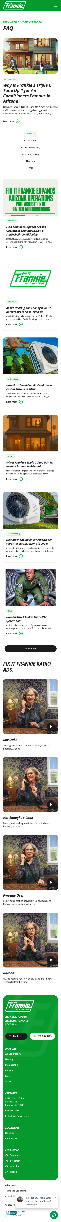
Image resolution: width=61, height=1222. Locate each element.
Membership (11, 1064)
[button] (55, 5)
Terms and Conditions (15, 1190)
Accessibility (10, 1196)
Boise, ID (9, 1133)
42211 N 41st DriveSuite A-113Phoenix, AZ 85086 (14, 1102)
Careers (9, 1070)
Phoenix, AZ (11, 1138)
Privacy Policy (11, 1185)
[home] (14, 5)
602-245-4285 (12, 1110)
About (8, 1081)
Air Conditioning (13, 1053)
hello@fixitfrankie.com (17, 1116)
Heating (9, 1059)
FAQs (7, 1076)
